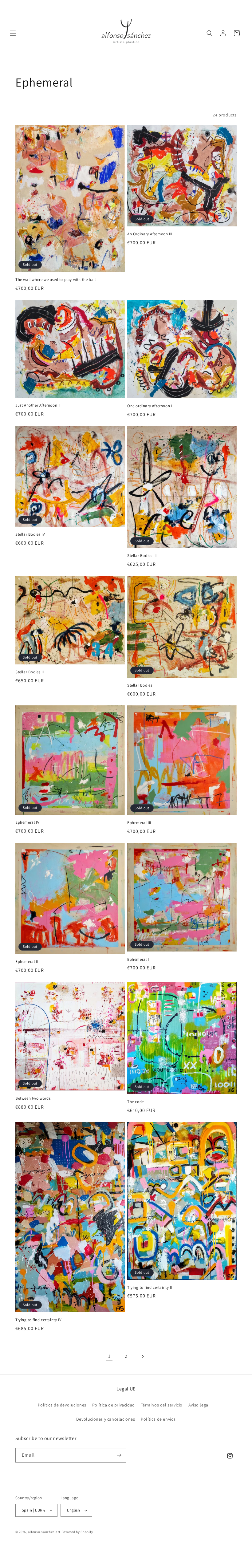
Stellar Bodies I (141, 685)
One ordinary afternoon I (149, 406)
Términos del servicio (162, 1405)
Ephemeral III (139, 822)
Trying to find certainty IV (38, 1319)
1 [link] (109, 1356)
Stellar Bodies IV (30, 534)
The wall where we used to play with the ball (55, 279)
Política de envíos (158, 1419)
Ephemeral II (26, 961)
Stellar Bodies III (142, 555)
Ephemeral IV (27, 822)
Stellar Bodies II (29, 672)
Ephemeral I (138, 959)
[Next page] (142, 1356)
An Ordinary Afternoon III (149, 234)
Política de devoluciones (62, 1405)
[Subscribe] (119, 1455)
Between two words (32, 1098)
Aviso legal (199, 1405)
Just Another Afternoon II (38, 405)
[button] (13, 33)
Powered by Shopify (77, 1532)
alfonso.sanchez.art (44, 1532)
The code (135, 1101)
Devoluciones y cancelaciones (105, 1419)
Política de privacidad (113, 1405)
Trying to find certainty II (149, 1287)
